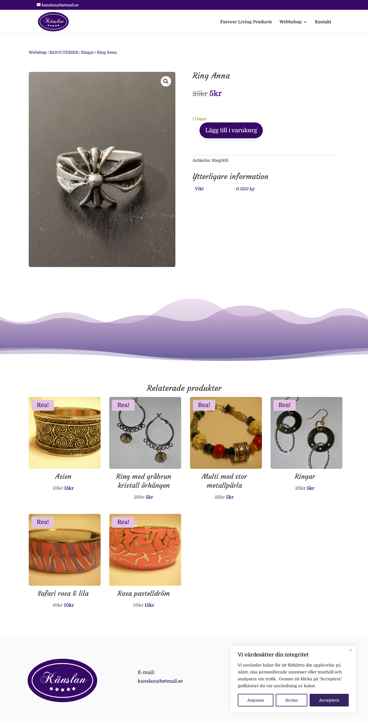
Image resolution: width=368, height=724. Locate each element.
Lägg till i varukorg (231, 130)
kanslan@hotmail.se (160, 681)
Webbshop (290, 22)
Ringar (87, 52)
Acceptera (329, 700)
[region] (293, 679)
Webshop (38, 52)
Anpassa (255, 700)
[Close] (350, 650)
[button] (166, 81)
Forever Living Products (246, 22)
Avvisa (291, 700)
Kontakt (323, 22)
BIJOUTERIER (64, 52)
